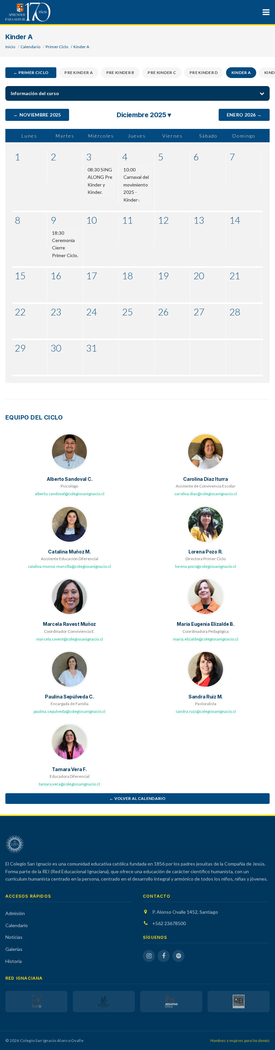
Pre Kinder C (162, 72)
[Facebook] (164, 956)
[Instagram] (149, 956)
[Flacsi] (36, 1001)
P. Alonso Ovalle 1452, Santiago (185, 912)
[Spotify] (178, 956)
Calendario (30, 46)
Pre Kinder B (120, 72)
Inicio (10, 46)
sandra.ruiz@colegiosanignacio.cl (206, 711)
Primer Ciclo (57, 46)
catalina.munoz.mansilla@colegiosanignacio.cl (69, 566)
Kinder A (241, 72)
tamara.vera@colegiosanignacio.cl (69, 783)
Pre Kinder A (78, 72)
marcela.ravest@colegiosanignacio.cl (69, 639)
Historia (13, 961)
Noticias (13, 937)
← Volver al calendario (137, 798)
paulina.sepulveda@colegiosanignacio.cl (69, 711)
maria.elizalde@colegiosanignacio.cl (205, 639)
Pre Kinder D (203, 72)
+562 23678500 (169, 923)
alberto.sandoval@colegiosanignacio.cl (69, 493)
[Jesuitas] (171, 1001)
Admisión (15, 913)
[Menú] (266, 12)
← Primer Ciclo (30, 72)
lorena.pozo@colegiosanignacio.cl (205, 566)
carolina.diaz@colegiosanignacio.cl (205, 493)
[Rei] (239, 1001)
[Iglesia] (104, 1001)
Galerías (13, 949)
